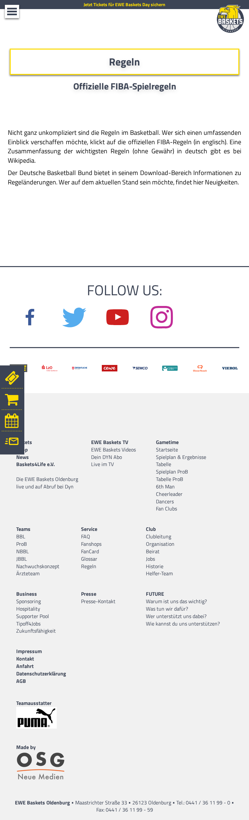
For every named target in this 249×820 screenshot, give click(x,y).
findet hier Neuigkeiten (207, 182)
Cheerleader (169, 494)
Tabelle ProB (169, 479)
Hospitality (28, 609)
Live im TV (102, 464)
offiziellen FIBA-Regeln (160, 142)
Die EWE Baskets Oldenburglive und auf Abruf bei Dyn (47, 482)
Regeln (88, 566)
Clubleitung (158, 536)
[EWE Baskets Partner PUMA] (42, 718)
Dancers (165, 501)
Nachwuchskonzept (37, 566)
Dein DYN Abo (106, 457)
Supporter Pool (32, 616)
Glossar (89, 559)
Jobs (150, 559)
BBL (20, 536)
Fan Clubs (166, 508)
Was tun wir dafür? (167, 609)
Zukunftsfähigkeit (36, 631)
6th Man (165, 486)
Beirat (153, 551)
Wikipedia (21, 160)
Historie (154, 566)
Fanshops (91, 544)
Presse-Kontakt (98, 601)
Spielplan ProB (172, 471)
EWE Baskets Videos (113, 449)
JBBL (21, 559)
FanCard (90, 551)
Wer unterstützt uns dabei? (176, 616)
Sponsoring (28, 601)
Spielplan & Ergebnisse (181, 457)
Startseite (167, 449)
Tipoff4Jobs (28, 623)
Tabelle (163, 464)
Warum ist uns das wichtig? (176, 601)
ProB (21, 544)
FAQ (85, 536)
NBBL (22, 551)
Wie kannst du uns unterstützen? (183, 623)
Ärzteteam (28, 573)
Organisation (160, 544)
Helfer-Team (159, 573)
